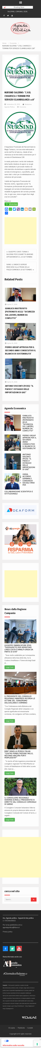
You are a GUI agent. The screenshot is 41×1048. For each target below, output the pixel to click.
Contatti (30, 1027)
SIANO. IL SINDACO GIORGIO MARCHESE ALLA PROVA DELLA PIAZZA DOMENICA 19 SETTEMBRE (19, 267)
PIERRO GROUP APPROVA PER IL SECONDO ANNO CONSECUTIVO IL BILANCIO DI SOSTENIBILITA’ (20, 350)
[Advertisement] (20, 230)
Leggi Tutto (9, 667)
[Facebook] (4, 15)
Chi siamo (11, 1027)
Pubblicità (21, 1027)
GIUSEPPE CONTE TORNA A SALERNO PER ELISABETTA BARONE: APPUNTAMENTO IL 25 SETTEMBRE (19, 254)
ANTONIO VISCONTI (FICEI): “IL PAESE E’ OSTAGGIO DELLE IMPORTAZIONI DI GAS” (19, 389)
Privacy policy (7, 932)
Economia (23, 107)
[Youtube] (12, 15)
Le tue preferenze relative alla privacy (23, 1041)
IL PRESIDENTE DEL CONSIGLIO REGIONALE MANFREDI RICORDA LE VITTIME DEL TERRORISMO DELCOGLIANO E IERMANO (19, 699)
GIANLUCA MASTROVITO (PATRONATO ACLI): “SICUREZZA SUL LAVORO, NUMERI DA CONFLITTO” (28, 423)
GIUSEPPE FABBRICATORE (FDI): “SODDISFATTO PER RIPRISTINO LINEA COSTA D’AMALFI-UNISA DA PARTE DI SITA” (18, 648)
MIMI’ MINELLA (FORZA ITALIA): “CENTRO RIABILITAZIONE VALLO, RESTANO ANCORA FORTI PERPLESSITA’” (18, 754)
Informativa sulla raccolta (13, 1045)
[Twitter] (8, 15)
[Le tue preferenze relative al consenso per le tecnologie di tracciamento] (37, 1044)
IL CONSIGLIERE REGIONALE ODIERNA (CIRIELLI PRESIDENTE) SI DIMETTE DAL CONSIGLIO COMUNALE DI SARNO (20, 801)
